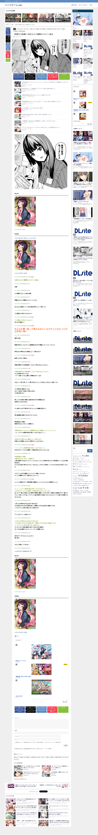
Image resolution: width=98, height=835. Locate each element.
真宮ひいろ (83, 490)
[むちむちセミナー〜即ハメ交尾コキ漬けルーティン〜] (41, 692)
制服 (22, 757)
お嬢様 (86, 456)
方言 (76, 488)
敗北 (88, 485)
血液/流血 (76, 492)
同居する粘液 (22, 31)
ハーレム (17, 759)
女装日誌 (75, 485)
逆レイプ (17, 757)
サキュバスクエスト (88, 461)
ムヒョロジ (76, 473)
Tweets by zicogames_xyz (20, 778)
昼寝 (80, 488)
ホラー (43, 757)
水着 (87, 488)
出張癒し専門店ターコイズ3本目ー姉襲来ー (81, 481)
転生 (75, 493)
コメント (17, 718)
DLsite (65, 702)
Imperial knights (77, 98)
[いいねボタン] (16, 636)
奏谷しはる (90, 483)
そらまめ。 (77, 457)
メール (16, 736)
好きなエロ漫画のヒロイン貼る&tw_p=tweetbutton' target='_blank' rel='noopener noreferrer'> (30, 76)
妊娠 (79, 485)
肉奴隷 (87, 490)
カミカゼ (88, 460)
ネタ (77, 469)
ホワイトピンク (18, 682)
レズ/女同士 (27, 757)
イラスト (78, 460)
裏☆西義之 (83, 492)
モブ (88, 473)
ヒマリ (81, 469)
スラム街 (85, 464)
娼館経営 (84, 485)
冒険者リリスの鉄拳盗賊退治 (79, 479)
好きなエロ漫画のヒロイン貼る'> (8, 31)
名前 (16, 730)
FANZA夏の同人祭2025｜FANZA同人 (25, 238)
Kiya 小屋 (17, 662)
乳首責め (84, 475)
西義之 (89, 492)
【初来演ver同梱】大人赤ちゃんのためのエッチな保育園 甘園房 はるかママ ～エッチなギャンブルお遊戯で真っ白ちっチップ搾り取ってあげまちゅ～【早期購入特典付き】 (41, 681)
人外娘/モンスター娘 (36, 757)
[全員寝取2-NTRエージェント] (41, 652)
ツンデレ (78, 466)
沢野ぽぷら (76, 490)
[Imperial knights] (83, 94)
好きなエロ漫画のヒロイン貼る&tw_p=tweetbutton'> (8, 39)
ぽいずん (75, 99)
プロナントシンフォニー (79, 471)
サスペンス (78, 464)
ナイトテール (86, 466)
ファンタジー (65, 757)
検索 (74, 448)
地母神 (91, 481)
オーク (83, 460)
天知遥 (85, 483)
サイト (16, 739)
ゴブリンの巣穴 (78, 461)
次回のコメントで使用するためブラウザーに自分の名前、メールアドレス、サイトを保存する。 (39, 742)
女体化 (16, 31)
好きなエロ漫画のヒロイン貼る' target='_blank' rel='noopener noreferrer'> (18, 76)
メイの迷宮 (83, 473)
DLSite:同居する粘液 (20, 229)
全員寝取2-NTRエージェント (21, 660)
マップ (86, 471)
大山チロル (78, 483)
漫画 (14, 28)
